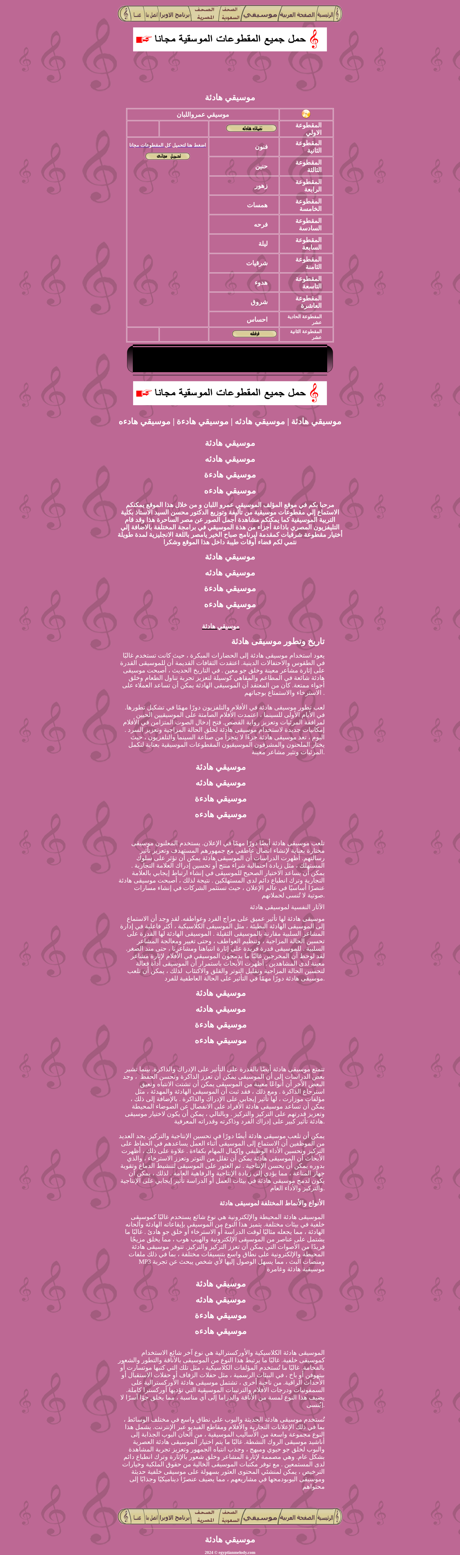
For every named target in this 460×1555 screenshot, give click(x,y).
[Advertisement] (230, 73)
